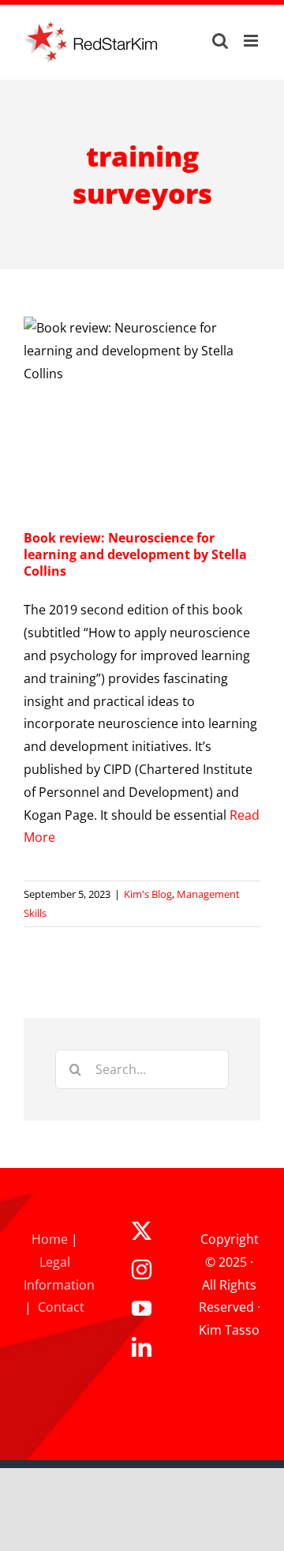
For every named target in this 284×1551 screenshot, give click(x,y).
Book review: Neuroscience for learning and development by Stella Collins (135, 554)
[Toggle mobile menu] (252, 40)
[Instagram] (141, 1269)
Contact (61, 1307)
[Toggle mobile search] (220, 40)
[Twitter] (141, 1230)
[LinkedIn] (141, 1346)
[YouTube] (141, 1308)
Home (50, 1239)
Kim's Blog (148, 894)
